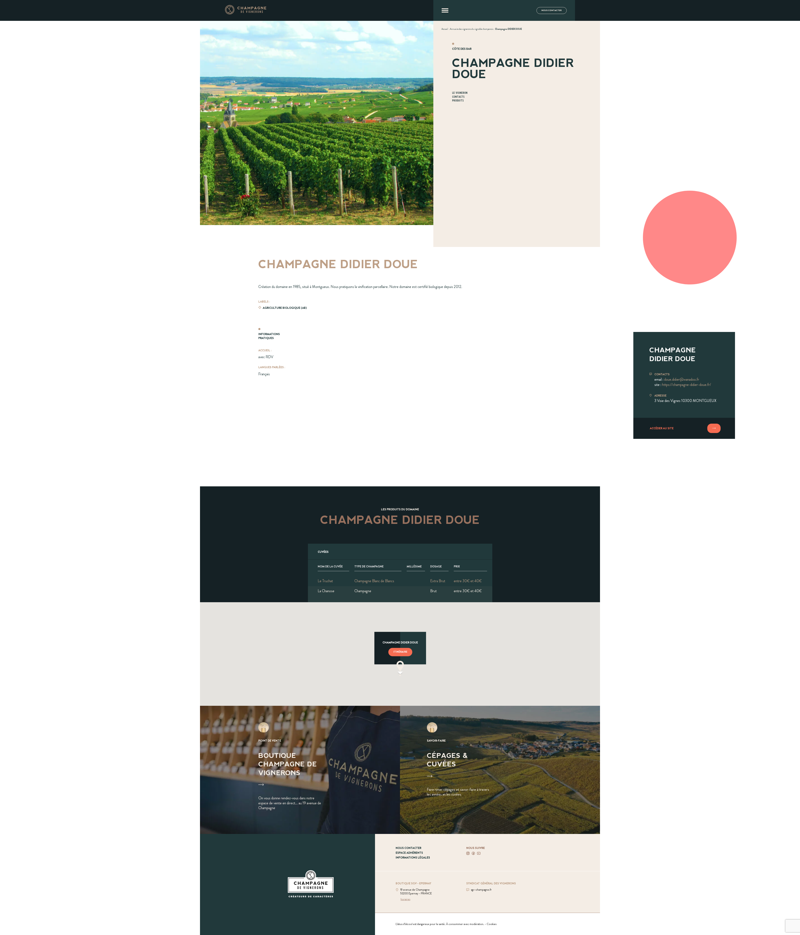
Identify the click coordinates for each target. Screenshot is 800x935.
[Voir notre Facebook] (473, 853)
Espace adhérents (409, 853)
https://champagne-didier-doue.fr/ (686, 384)
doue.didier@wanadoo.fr (681, 379)
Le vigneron (460, 93)
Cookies (491, 924)
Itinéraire (400, 652)
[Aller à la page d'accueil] (245, 13)
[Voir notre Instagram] (468, 853)
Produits (458, 100)
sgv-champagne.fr (481, 889)
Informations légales (413, 857)
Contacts (458, 97)
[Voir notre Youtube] (478, 853)
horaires (405, 899)
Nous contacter (551, 10)
